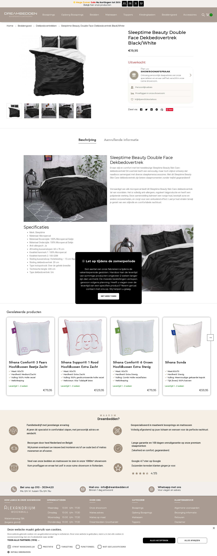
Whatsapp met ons (169, 487)
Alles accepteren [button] (159, 540)
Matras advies (96, 512)
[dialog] (108, 540)
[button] (210, 337)
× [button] (214, 528)
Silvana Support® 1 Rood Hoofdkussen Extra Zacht (79, 364)
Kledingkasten (147, 14)
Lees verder (48, 537)
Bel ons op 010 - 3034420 (37, 487)
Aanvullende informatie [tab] (121, 139)
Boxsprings (48, 14)
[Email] (162, 109)
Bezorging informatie (185, 512)
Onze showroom (98, 508)
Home (10, 25)
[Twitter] (146, 109)
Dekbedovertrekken (46, 25)
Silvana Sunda (175, 362)
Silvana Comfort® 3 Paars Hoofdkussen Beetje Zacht (28, 364)
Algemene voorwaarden (186, 508)
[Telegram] (157, 109)
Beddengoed (169, 14)
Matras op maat (97, 517)
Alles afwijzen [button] (192, 540)
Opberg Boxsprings (72, 14)
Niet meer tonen (108, 296)
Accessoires (189, 14)
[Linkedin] (151, 109)
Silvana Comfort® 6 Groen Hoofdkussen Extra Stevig (133, 364)
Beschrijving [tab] (87, 139)
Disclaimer (179, 522)
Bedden (94, 14)
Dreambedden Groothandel (103, 522)
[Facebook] (141, 109)
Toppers (128, 14)
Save (171, 109)
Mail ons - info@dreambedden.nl (109, 487)
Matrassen (111, 14)
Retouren (179, 517)
